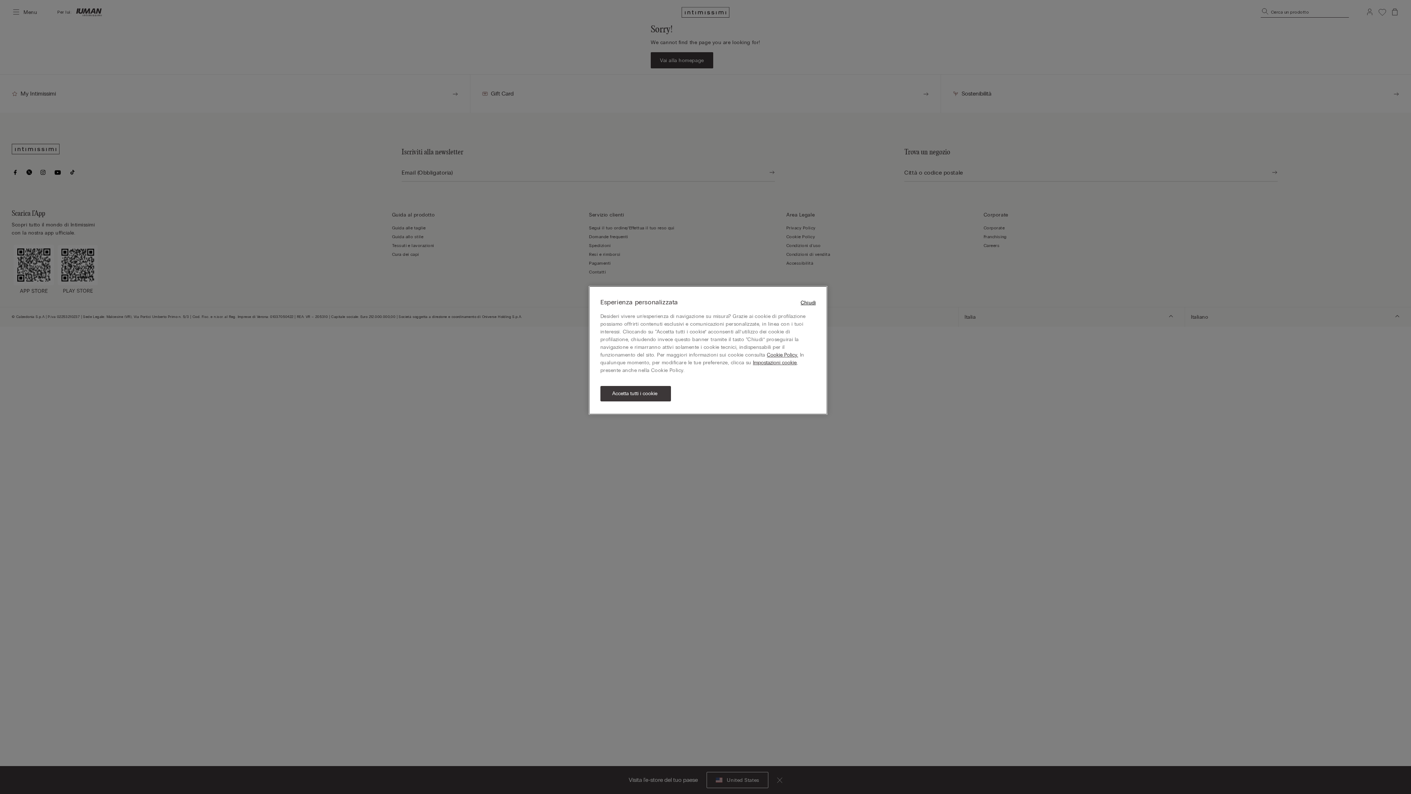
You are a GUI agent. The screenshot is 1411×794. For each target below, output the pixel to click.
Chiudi (808, 303)
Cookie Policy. (782, 355)
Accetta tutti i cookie (634, 393)
